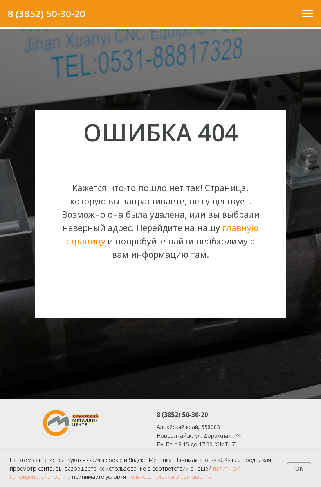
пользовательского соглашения (169, 476)
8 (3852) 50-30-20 (46, 13)
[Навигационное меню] (307, 14)
